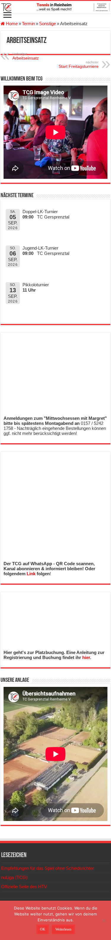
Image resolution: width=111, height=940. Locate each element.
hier (86, 657)
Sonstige (47, 23)
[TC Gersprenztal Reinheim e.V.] (55, 7)
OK (42, 929)
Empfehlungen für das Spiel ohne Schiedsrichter (47, 868)
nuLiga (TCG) (14, 877)
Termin (28, 23)
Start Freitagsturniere (79, 64)
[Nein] (104, 920)
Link (31, 573)
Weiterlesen (63, 929)
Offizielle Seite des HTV (24, 886)
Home (11, 23)
